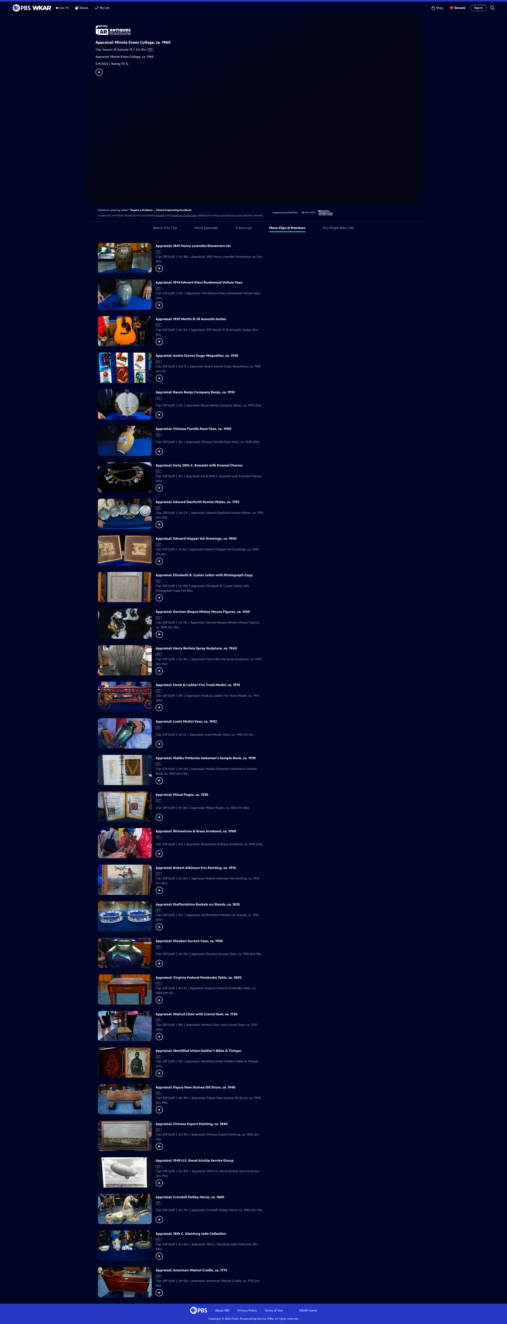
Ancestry (161, 215)
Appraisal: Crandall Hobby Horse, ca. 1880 (190, 1197)
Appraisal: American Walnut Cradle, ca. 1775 (191, 1270)
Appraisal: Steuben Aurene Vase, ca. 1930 (189, 941)
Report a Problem (141, 210)
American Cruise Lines (183, 215)
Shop (439, 8)
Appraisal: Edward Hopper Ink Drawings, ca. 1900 (196, 538)
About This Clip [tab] (165, 228)
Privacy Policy (247, 1310)
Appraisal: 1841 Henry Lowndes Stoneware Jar (193, 246)
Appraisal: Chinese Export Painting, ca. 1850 (192, 1124)
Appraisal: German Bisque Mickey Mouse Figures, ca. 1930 (203, 611)
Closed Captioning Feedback (174, 210)
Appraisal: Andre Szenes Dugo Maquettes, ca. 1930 (197, 355)
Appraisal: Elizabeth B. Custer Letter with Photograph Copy (204, 575)
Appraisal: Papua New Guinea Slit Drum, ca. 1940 (195, 1087)
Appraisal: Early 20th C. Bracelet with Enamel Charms (199, 465)
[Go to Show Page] (258, 30)
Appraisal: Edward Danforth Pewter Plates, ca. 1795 (197, 502)
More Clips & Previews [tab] (287, 228)
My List (105, 8)
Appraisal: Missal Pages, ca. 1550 (182, 794)
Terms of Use (274, 1310)
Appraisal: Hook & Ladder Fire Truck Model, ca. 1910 (198, 685)
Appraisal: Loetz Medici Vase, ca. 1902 (186, 721)
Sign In (478, 7)
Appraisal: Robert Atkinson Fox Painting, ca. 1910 (196, 868)
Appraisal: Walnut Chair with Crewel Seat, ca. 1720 (196, 1014)
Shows (83, 8)
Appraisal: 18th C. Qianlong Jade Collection (191, 1233)
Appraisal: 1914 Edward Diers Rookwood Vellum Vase (199, 282)
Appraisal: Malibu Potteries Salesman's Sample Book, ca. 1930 (206, 758)
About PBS (222, 1310)
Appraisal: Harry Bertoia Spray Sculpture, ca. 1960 (196, 648)
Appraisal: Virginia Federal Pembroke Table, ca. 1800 (199, 977)
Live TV (64, 8)
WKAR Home (308, 1310)
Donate (460, 8)
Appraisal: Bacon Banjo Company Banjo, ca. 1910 (195, 392)
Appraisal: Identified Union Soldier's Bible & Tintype (198, 1051)
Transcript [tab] (244, 228)
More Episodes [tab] (206, 228)
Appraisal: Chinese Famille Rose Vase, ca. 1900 (193, 429)
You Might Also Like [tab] (338, 228)
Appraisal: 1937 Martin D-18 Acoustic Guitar (191, 319)
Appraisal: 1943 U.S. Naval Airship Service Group (195, 1160)
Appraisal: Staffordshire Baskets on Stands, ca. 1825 (198, 904)
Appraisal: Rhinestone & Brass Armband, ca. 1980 (196, 831)
